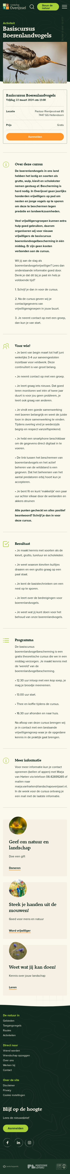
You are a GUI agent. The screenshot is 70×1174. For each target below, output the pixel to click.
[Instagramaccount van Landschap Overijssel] (29, 1142)
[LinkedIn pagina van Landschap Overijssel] (18, 1142)
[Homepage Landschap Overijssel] (14, 7)
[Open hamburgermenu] (64, 7)
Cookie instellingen (14, 1095)
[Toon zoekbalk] (31, 6)
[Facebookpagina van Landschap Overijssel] (7, 1142)
